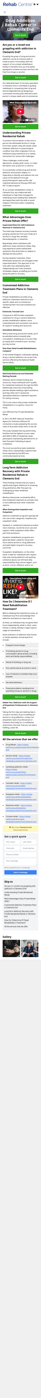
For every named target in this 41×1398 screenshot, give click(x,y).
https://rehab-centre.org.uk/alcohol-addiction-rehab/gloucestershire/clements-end (21, 758)
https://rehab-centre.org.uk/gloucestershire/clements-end (23, 747)
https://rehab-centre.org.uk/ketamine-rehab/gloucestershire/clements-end (21, 808)
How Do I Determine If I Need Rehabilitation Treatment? (16, 921)
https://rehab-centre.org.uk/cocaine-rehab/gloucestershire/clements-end (21, 819)
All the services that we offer (16, 926)
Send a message (20, 872)
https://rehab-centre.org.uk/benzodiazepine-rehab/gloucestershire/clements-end (21, 797)
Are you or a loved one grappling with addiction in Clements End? (20, 887)
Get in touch (20, 35)
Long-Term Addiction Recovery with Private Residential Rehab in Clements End (20, 914)
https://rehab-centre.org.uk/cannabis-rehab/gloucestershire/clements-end (21, 786)
